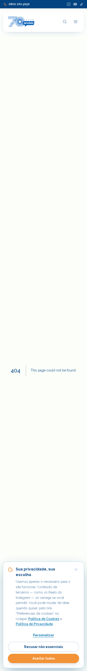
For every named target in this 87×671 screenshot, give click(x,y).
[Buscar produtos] (64, 21)
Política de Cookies (43, 619)
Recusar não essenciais (43, 647)
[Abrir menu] (75, 21)
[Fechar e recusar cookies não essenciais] (76, 569)
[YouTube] (75, 4)
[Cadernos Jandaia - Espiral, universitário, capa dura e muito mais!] (21, 21)
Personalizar (43, 635)
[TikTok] (81, 4)
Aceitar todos (43, 658)
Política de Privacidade (34, 624)
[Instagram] (69, 4)
